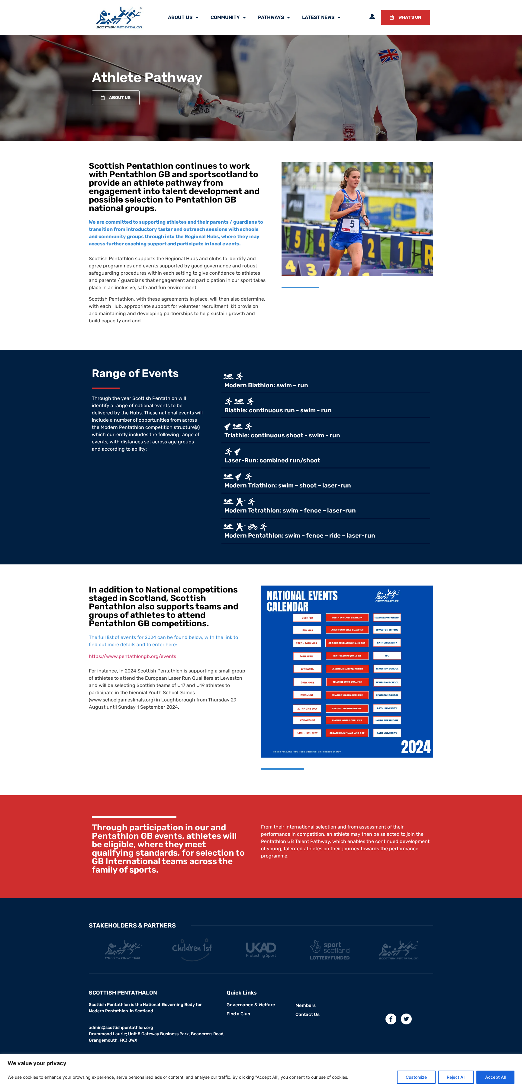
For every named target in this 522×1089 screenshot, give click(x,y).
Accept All (495, 1077)
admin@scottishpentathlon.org (121, 1027)
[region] (261, 1071)
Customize (416, 1077)
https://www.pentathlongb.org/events (132, 656)
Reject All (456, 1077)
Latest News (318, 17)
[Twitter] (406, 1019)
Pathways (271, 17)
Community (225, 17)
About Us (180, 17)
